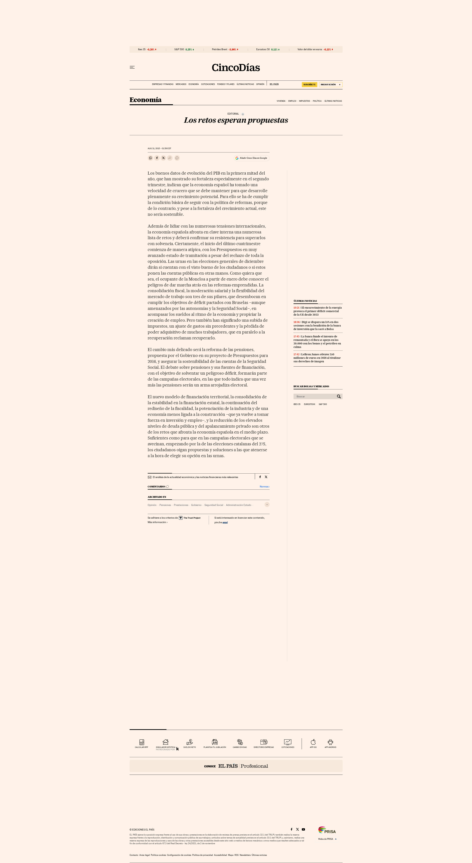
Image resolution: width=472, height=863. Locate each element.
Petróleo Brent (219, 49)
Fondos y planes (225, 84)
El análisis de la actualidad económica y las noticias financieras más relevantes (195, 477)
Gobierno (196, 504)
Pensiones (165, 504)
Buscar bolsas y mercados (311, 386)
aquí (225, 522)
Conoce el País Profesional (236, 766)
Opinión (260, 84)
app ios (313, 747)
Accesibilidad (220, 855)
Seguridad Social (213, 504)
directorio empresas (264, 747)
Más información (157, 522)
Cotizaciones (208, 84)
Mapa (230, 855)
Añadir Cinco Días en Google (253, 158)
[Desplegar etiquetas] (267, 504)
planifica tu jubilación (215, 747)
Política (317, 101)
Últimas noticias (245, 84)
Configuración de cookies (179, 855)
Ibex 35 (141, 49)
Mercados (181, 84)
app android (330, 747)
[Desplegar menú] (132, 67)
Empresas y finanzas (162, 84)
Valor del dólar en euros (310, 49)
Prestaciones (181, 504)
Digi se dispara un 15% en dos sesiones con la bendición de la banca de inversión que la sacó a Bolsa (317, 325)
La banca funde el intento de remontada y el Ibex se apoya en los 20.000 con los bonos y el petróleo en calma (317, 342)
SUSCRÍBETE (309, 84)
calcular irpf (141, 747)
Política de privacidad (202, 855)
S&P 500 (179, 49)
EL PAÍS (273, 83)
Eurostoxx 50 (263, 49)
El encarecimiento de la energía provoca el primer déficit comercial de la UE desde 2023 (318, 311)
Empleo (292, 101)
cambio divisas (240, 747)
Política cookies (158, 855)
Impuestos (304, 101)
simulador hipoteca (165, 747)
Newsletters (245, 855)
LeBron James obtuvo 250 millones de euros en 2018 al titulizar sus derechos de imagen (317, 358)
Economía (194, 84)
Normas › (265, 486)
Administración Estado (238, 504)
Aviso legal (144, 855)
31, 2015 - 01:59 (159, 148)
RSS (237, 855)
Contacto (134, 855)
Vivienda (281, 101)
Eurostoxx (309, 404)
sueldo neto (189, 747)
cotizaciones (288, 747)
